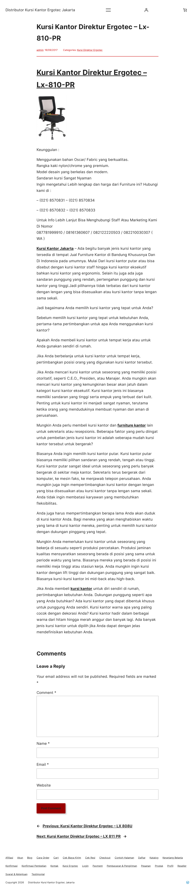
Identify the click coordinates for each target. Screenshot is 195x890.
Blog (29, 857)
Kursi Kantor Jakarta (55, 248)
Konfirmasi (11, 865)
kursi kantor (81, 588)
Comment (46, 692)
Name (43, 743)
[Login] (146, 10)
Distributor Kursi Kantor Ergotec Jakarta (40, 10)
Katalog (154, 857)
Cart (56, 857)
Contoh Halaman (124, 857)
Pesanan (146, 865)
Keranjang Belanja (173, 857)
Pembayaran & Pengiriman (122, 865)
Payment (98, 865)
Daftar (141, 857)
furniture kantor (131, 425)
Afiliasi (9, 857)
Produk (159, 865)
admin (40, 49)
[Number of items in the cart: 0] (185, 10)
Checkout (104, 857)
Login (85, 865)
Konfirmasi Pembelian (34, 865)
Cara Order (43, 857)
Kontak (54, 865)
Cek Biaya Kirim (72, 857)
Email (43, 764)
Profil (170, 865)
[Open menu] (108, 10)
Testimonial (38, 874)
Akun (20, 857)
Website (44, 785)
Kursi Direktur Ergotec (90, 49)
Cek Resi (90, 857)
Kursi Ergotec (70, 865)
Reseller (181, 865)
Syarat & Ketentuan (16, 874)
